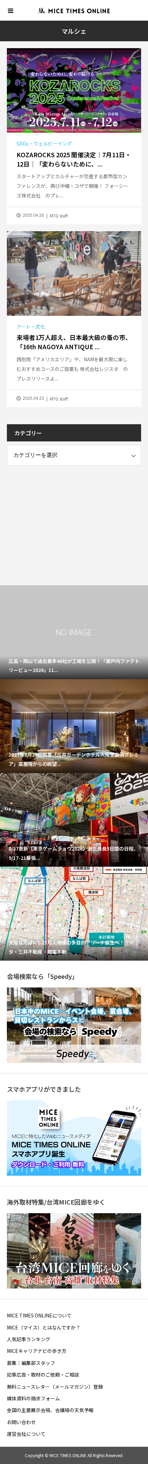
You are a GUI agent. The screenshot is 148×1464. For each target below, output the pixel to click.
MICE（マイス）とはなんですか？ (44, 1327)
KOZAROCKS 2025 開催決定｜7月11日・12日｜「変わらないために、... (74, 159)
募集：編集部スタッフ (31, 1362)
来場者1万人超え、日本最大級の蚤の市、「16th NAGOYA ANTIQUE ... (74, 342)
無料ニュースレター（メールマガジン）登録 (55, 1386)
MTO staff (59, 215)
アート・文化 (31, 326)
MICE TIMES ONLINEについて (39, 1315)
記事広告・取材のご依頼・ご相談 (43, 1374)
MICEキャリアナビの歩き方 (36, 1350)
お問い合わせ (21, 1422)
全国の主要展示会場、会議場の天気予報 (50, 1410)
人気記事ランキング (28, 1339)
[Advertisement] (58, 519)
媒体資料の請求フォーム (33, 1398)
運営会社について (26, 1433)
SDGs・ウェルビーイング (44, 143)
